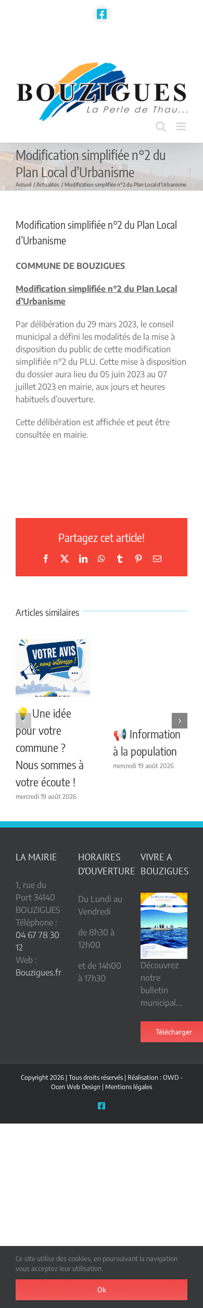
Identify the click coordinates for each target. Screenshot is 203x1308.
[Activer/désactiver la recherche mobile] (161, 126)
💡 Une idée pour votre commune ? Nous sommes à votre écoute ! (50, 747)
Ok (101, 1289)
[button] (23, 721)
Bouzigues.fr (38, 972)
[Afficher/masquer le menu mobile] (181, 126)
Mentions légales (128, 1087)
